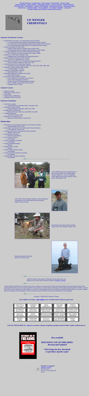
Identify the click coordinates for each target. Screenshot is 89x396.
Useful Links (67, 7)
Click (28, 325)
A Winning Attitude (32, 7)
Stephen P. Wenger (60, 280)
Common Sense (36, 3)
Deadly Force (22, 7)
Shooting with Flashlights (41, 6)
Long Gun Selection (56, 4)
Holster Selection (31, 4)
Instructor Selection (68, 4)
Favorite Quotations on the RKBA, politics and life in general (44, 9)
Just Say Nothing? (43, 7)
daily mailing (40, 299)
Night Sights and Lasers (55, 6)
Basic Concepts (46, 3)
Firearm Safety (55, 3)
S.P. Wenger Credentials (56, 7)
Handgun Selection (20, 4)
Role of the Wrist (19, 6)
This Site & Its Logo (25, 3)
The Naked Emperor (69, 6)
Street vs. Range (65, 3)
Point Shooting (29, 6)
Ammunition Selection (43, 4)
